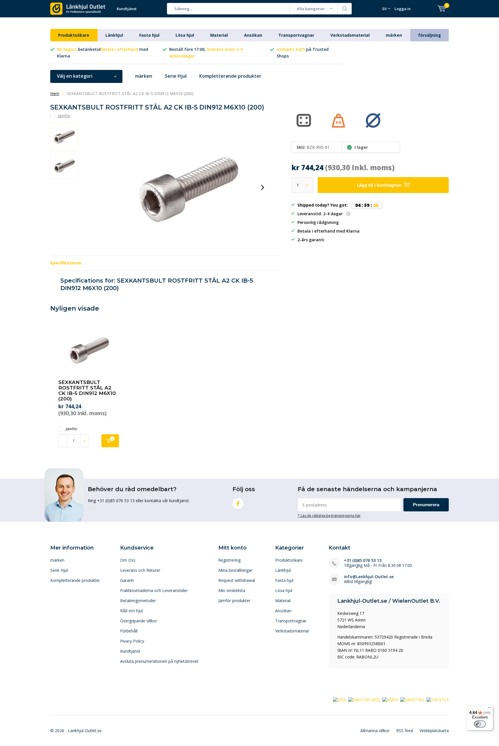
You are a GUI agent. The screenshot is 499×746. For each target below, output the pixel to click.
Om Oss (127, 560)
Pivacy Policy (132, 641)
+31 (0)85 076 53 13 (362, 560)
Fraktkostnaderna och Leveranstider (154, 590)
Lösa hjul (185, 35)
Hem (54, 93)
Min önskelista (231, 590)
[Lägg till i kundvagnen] (110, 440)
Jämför (71, 428)
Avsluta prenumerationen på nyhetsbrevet (159, 661)
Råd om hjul (131, 610)
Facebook (237, 503)
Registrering (229, 560)
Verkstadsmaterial (350, 35)
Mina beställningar (235, 570)
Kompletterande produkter (230, 76)
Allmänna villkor (375, 730)
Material (219, 35)
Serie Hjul (176, 76)
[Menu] (489, 709)
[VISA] (339, 699)
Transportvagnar (296, 35)
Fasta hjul (149, 35)
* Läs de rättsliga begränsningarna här (329, 515)
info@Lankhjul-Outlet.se (369, 576)
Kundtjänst (127, 8)
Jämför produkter (234, 600)
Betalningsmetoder (138, 600)
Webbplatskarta (434, 730)
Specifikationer (66, 263)
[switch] (480, 724)
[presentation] (262, 187)
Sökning (345, 8)
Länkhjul (114, 35)
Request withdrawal (236, 580)
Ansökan (253, 35)
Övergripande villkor (138, 620)
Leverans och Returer (140, 570)
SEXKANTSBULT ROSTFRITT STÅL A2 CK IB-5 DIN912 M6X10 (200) (87, 390)
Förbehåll (128, 631)
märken (394, 35)
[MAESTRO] (412, 699)
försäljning (429, 35)
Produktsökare (73, 35)
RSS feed (404, 730)
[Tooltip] (348, 214)
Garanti (127, 580)
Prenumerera (426, 504)
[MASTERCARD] (364, 699)
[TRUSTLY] (438, 699)
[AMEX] (390, 699)
